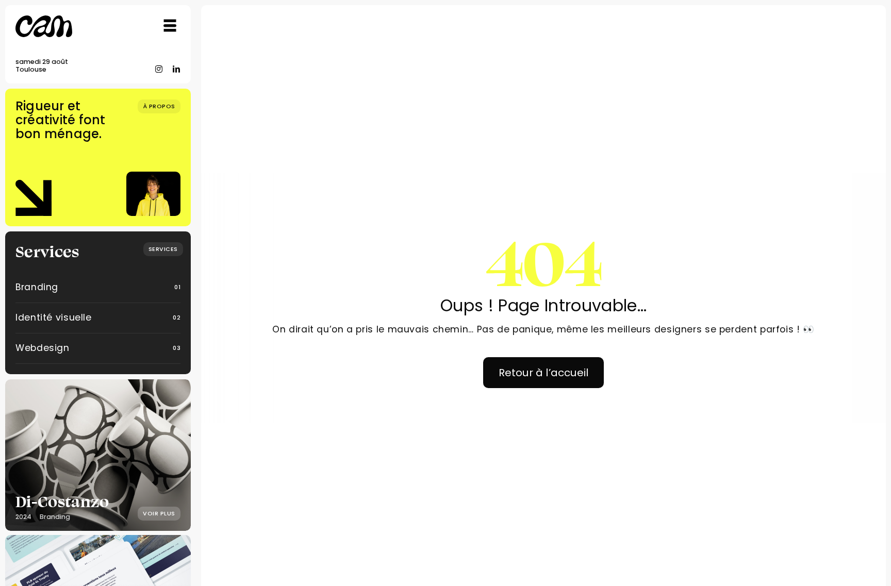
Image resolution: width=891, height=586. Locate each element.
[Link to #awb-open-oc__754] (170, 25)
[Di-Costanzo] (98, 455)
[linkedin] (176, 69)
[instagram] (159, 69)
